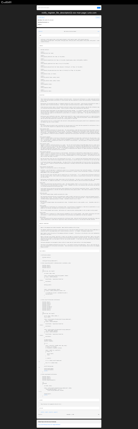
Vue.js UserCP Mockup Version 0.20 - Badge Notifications (49, 424)
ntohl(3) (42, 412)
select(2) (51, 412)
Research (98, 17)
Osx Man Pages (41, 17)
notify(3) (40, 31)
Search (99, 7)
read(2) (46, 412)
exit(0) (45, 370)
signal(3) (56, 412)
